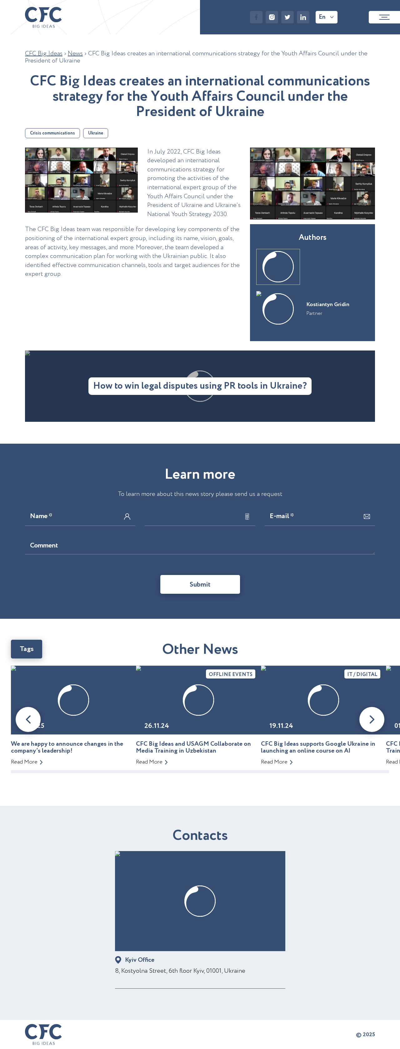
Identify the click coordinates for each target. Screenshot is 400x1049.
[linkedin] (303, 17)
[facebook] (256, 17)
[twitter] (287, 17)
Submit (200, 585)
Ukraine (95, 133)
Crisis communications (52, 133)
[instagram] (272, 17)
